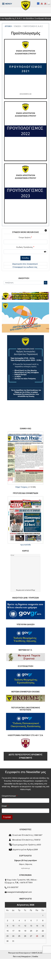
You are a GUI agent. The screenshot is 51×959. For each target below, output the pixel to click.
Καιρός (18, 590)
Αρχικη (8, 26)
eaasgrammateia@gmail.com (19, 892)
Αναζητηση (23, 278)
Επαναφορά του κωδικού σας (25, 267)
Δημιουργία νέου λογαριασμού (25, 264)
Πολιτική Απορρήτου (22, 956)
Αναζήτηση (45, 282)
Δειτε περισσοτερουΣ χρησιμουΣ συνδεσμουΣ (25, 756)
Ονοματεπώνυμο (9, 796)
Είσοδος (25, 258)
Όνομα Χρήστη (24, 237)
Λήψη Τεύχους (21, 487)
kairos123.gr (30, 590)
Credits (35, 956)
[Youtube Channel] (45, 3)
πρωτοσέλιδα (25, 545)
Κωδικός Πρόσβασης (24, 247)
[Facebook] (38, 3)
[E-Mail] (49, 3)
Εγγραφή (7, 817)
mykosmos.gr (25, 868)
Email (4, 806)
